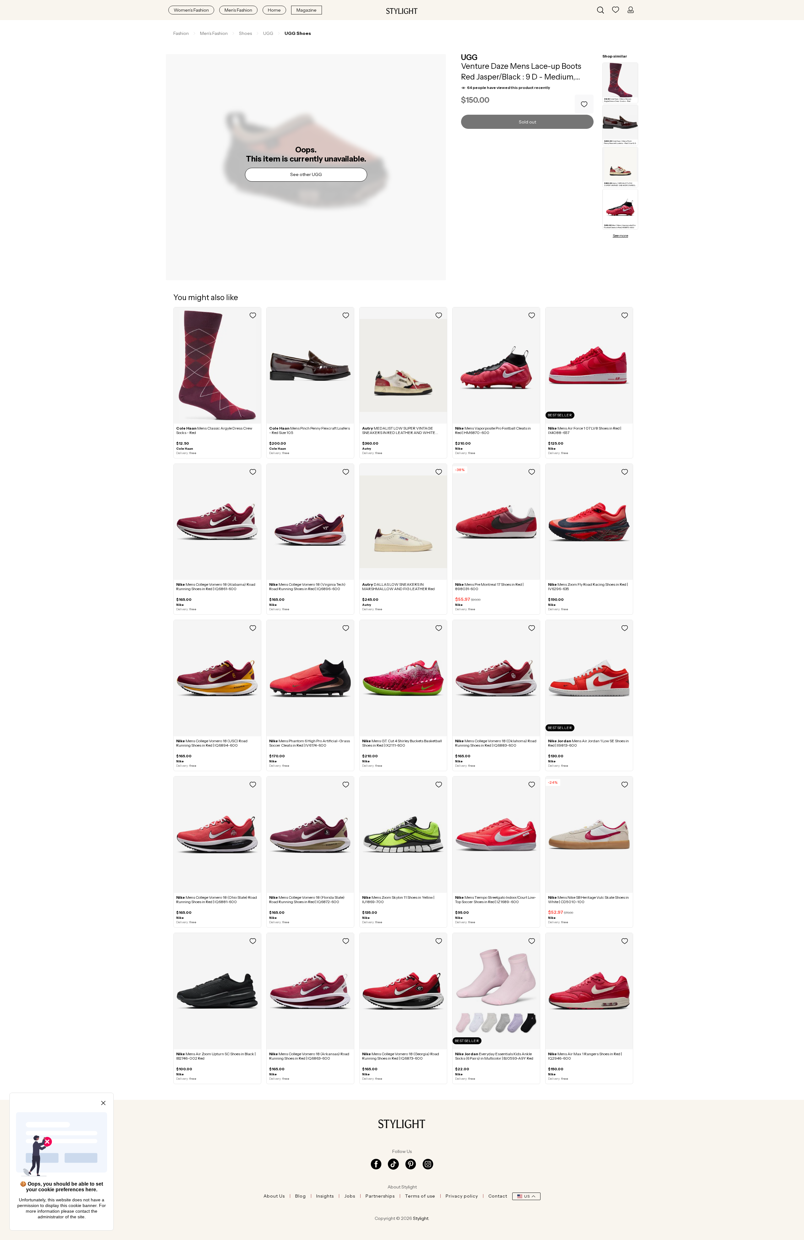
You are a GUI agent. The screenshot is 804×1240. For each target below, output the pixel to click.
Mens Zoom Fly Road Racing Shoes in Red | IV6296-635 (588, 586)
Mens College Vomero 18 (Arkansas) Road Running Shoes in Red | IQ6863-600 (309, 1056)
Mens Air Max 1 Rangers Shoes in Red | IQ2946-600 (585, 1056)
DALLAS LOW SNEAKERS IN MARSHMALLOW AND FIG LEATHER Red (398, 586)
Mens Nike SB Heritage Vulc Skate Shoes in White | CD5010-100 (588, 899)
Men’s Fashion (238, 10)
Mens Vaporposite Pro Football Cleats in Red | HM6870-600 (493, 430)
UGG (469, 57)
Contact (497, 1196)
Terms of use (420, 1196)
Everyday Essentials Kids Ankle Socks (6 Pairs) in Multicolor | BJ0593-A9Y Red (494, 1056)
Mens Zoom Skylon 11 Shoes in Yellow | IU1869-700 (398, 899)
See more (620, 235)
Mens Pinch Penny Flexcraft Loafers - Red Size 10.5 (309, 430)
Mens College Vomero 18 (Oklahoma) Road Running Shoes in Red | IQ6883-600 (495, 743)
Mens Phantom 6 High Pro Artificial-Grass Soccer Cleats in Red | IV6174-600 (309, 743)
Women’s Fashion (191, 10)
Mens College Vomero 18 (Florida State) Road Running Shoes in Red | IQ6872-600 (307, 899)
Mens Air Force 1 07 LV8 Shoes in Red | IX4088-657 (584, 430)
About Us (274, 1196)
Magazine (306, 10)
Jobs (349, 1196)
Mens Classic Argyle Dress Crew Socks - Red (214, 430)
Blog (300, 1196)
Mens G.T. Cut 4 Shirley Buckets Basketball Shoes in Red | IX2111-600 (402, 743)
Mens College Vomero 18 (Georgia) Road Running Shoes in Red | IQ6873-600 (400, 1056)
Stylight (420, 1218)
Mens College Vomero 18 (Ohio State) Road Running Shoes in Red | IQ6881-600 (216, 899)
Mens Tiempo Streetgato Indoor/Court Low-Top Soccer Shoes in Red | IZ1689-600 (495, 899)
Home (274, 10)
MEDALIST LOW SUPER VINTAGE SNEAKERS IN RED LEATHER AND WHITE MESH (398, 432)
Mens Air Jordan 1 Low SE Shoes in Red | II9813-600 (588, 743)
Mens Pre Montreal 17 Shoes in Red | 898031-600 (489, 586)
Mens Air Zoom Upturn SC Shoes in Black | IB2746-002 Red (216, 1056)
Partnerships (380, 1196)
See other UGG (306, 174)
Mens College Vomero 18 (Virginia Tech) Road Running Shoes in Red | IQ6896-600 (307, 586)
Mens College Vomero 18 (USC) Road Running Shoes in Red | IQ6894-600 (211, 743)
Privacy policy (462, 1196)
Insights (325, 1196)
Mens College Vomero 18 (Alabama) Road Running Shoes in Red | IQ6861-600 (215, 586)
